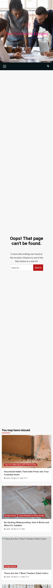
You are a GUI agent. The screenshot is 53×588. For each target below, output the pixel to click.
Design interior (10, 516)
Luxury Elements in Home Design (31, 516)
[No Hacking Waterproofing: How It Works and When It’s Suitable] (26, 502)
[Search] (48, 66)
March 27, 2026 (19, 529)
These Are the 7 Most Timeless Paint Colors (26, 573)
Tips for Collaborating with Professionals (20, 465)
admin (8, 478)
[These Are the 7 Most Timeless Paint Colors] (26, 553)
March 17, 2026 (19, 577)
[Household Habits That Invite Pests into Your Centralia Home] (26, 451)
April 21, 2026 (18, 478)
